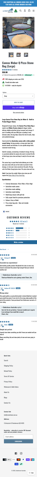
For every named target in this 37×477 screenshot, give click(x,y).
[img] (4, 255)
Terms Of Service (9, 376)
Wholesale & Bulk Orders (11, 387)
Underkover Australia (21, 471)
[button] (7, 69)
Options (4, 92)
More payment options (18, 112)
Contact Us (7, 403)
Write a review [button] (18, 242)
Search (6, 360)
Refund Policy (8, 371)
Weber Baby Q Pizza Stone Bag (16, 175)
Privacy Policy (8, 381)
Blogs (5, 397)
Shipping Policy (8, 365)
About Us (6, 392)
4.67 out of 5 (23, 221)
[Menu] (33, 10)
